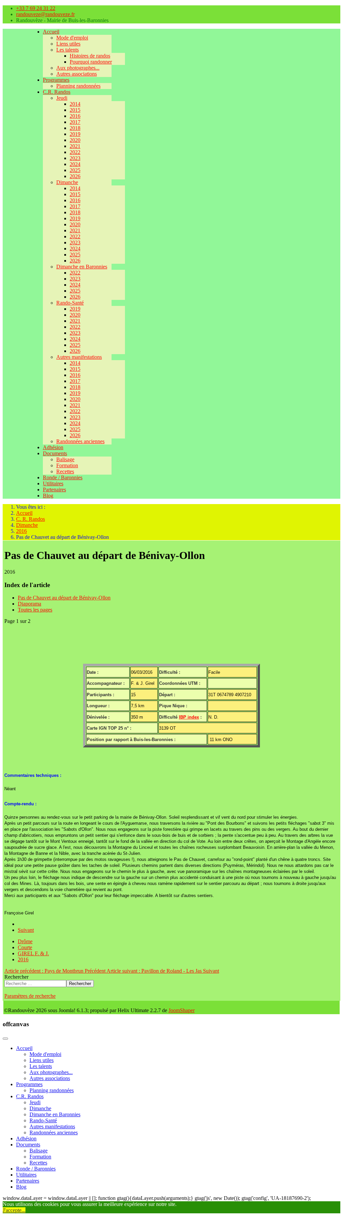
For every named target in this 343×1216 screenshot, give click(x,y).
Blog (48, 495)
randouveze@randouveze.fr (45, 14)
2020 (75, 140)
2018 (75, 128)
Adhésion (53, 447)
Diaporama (29, 603)
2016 (75, 116)
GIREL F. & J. (33, 953)
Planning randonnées (78, 86)
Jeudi (61, 98)
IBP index (189, 717)
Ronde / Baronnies (62, 477)
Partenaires (54, 489)
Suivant (26, 930)
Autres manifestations (79, 357)
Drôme (25, 941)
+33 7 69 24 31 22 (35, 8)
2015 (75, 110)
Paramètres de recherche (30, 996)
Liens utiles (68, 44)
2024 (75, 164)
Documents (55, 453)
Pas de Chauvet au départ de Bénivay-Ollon (64, 597)
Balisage (65, 459)
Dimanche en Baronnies (81, 266)
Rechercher (16, 977)
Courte (25, 947)
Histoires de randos (90, 56)
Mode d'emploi (72, 37)
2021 (75, 146)
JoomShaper (181, 1010)
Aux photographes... (77, 68)
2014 (75, 104)
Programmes (56, 80)
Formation (67, 465)
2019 (75, 134)
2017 (75, 122)
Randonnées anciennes (80, 441)
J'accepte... (14, 1210)
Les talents (67, 50)
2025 (75, 170)
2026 (75, 176)
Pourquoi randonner (91, 62)
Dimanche (67, 182)
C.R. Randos (56, 92)
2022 (75, 152)
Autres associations (76, 74)
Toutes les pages (35, 610)
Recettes (65, 471)
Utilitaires (53, 483)
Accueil (51, 31)
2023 (75, 158)
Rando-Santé (70, 303)
